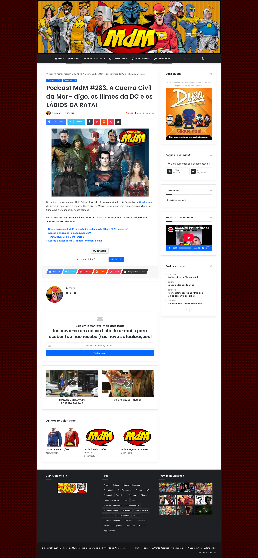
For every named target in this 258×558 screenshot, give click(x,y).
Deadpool (108, 495)
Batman (116, 485)
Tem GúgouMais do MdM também (66, 236)
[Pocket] (111, 122)
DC (59, 80)
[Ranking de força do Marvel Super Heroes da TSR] (185, 487)
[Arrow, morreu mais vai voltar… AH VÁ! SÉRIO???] (203, 510)
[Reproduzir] (169, 247)
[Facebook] (67, 293)
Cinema (58, 74)
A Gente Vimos (142, 58)
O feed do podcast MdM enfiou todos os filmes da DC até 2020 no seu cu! (88, 229)
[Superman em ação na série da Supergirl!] (62, 437)
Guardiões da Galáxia (113, 505)
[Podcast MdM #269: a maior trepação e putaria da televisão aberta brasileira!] (203, 488)
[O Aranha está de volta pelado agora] (167, 510)
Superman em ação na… (59, 449)
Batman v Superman (131, 485)
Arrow (106, 485)
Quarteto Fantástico (112, 520)
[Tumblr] (90, 122)
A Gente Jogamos (95, 58)
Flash (125, 500)
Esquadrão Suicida (111, 500)
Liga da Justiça (141, 510)
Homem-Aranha (132, 505)
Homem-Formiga (111, 510)
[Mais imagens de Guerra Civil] (137, 437)
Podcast (74, 58)
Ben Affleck (108, 490)
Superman (141, 520)
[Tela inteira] (207, 247)
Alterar (70, 288)
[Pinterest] (97, 122)
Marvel (107, 515)
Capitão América (125, 490)
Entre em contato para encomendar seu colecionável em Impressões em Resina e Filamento (188, 84)
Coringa (139, 490)
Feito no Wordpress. (115, 548)
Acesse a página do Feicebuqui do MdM (69, 232)
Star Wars (128, 520)
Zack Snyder (109, 531)
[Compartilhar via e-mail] (118, 122)
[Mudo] (203, 247)
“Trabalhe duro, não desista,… (95, 451)
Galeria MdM (163, 58)
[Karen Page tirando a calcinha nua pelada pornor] (185, 510)
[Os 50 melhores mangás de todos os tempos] (185, 500)
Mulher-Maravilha (121, 515)
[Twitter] (71, 293)
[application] (189, 238)
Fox (133, 500)
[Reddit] (104, 122)
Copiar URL (116, 259)
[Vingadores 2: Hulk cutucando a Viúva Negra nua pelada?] (167, 500)
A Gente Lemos (119, 58)
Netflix (135, 515)
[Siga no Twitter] (59, 113)
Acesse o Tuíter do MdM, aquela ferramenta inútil (75, 240)
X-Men (142, 526)
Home (60, 58)
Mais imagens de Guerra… (135, 449)
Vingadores (117, 526)
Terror (106, 526)
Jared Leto (126, 510)
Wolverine (130, 526)
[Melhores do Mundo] (129, 27)
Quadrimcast (145, 202)
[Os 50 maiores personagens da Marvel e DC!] (167, 487)
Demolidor (120, 495)
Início (50, 74)
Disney (144, 495)
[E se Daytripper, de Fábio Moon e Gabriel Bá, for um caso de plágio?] (203, 500)
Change (55, 113)
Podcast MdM (70, 80)
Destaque (100, 250)
